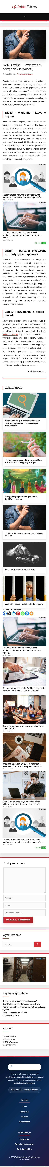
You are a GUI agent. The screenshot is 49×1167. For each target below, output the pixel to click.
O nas (24, 1107)
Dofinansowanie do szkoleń (15, 1013)
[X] (9, 613)
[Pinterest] (18, 613)
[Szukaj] (37, 944)
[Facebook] (5, 613)
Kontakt (24, 1117)
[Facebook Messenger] (27, 613)
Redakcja (24, 1112)
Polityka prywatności (24, 1144)
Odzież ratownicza (11, 1016)
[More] (31, 613)
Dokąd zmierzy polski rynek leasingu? (20, 1001)
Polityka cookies (24, 1149)
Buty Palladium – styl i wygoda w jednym (21, 1004)
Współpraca (24, 1122)
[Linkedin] (14, 613)
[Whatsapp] (22, 613)
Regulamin (24, 1139)
